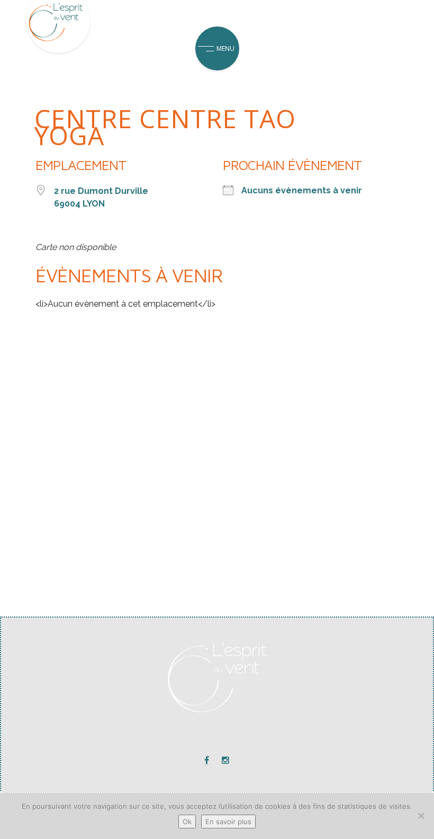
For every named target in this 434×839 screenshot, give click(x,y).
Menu (225, 48)
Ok (187, 821)
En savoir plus (228, 821)
